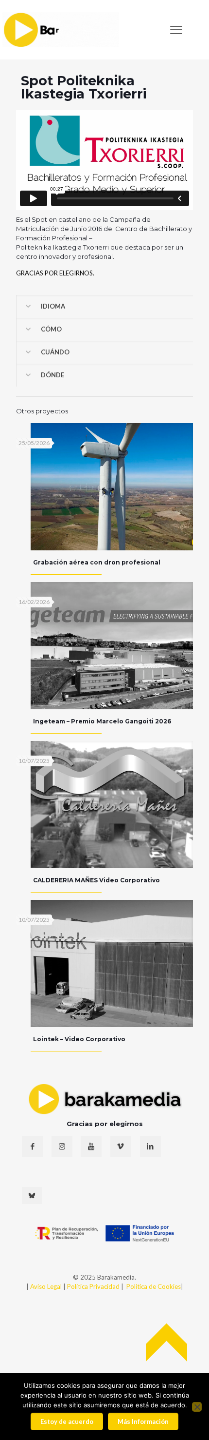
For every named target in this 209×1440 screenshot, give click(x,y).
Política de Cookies (153, 1286)
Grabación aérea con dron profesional (96, 562)
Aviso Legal (46, 1286)
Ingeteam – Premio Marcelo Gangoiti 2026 (102, 721)
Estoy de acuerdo (66, 1421)
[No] (197, 1407)
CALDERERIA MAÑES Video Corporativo (96, 880)
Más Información (143, 1421)
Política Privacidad (94, 1286)
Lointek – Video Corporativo (79, 1039)
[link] (60, 29)
